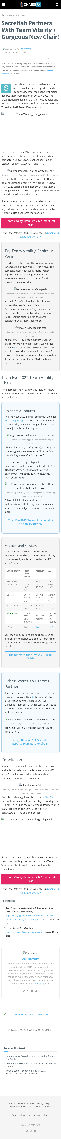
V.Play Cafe (49, 797)
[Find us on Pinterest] (27, 1131)
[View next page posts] (33, 1082)
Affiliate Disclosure (26, 1103)
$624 (38, 626)
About (12, 1103)
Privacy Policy (43, 1103)
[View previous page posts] (28, 1082)
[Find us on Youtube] (35, 1131)
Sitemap (47, 1106)
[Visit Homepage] (30, 4)
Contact (37, 1106)
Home (4, 15)
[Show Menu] (3, 4)
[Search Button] (57, 4)
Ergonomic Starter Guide (20, 1106)
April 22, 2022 (52, 58)
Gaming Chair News (17, 15)
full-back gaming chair (17, 420)
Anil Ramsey (25, 48)
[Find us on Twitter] (31, 1131)
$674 (50, 626)
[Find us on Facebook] (24, 1131)
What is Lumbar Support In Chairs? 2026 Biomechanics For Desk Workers (26, 1072)
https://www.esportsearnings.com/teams (24, 932)
